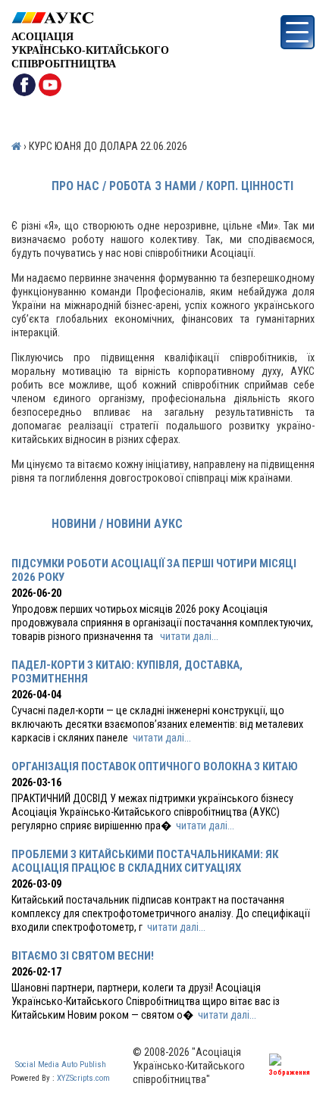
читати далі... (189, 636)
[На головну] (90, 17)
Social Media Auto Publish (60, 1064)
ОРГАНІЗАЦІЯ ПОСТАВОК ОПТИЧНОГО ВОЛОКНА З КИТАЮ (154, 766)
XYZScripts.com (83, 1078)
